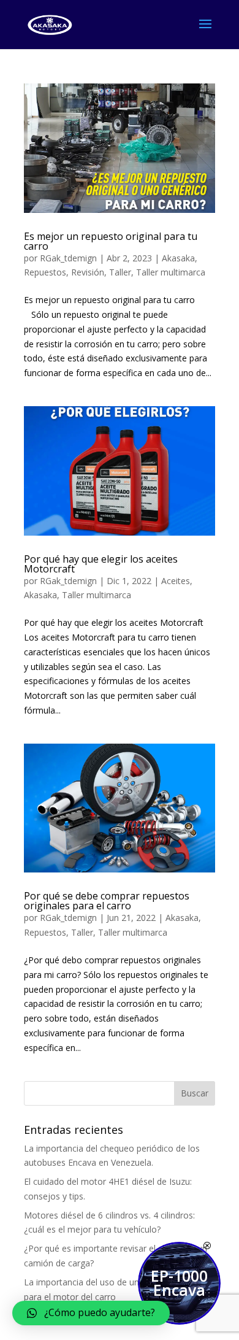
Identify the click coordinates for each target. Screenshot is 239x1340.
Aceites (175, 581)
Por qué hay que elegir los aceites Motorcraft (101, 564)
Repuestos (45, 272)
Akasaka (178, 258)
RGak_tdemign (68, 258)
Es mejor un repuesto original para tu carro (110, 241)
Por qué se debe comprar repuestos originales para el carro (106, 900)
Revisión (87, 272)
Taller (120, 272)
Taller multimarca (170, 272)
